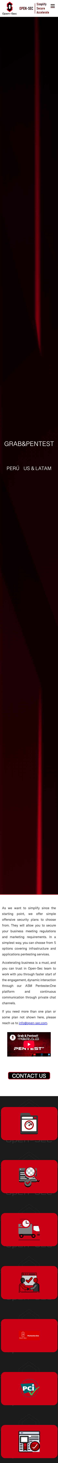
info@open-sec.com (33, 1024)
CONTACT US (29, 1076)
